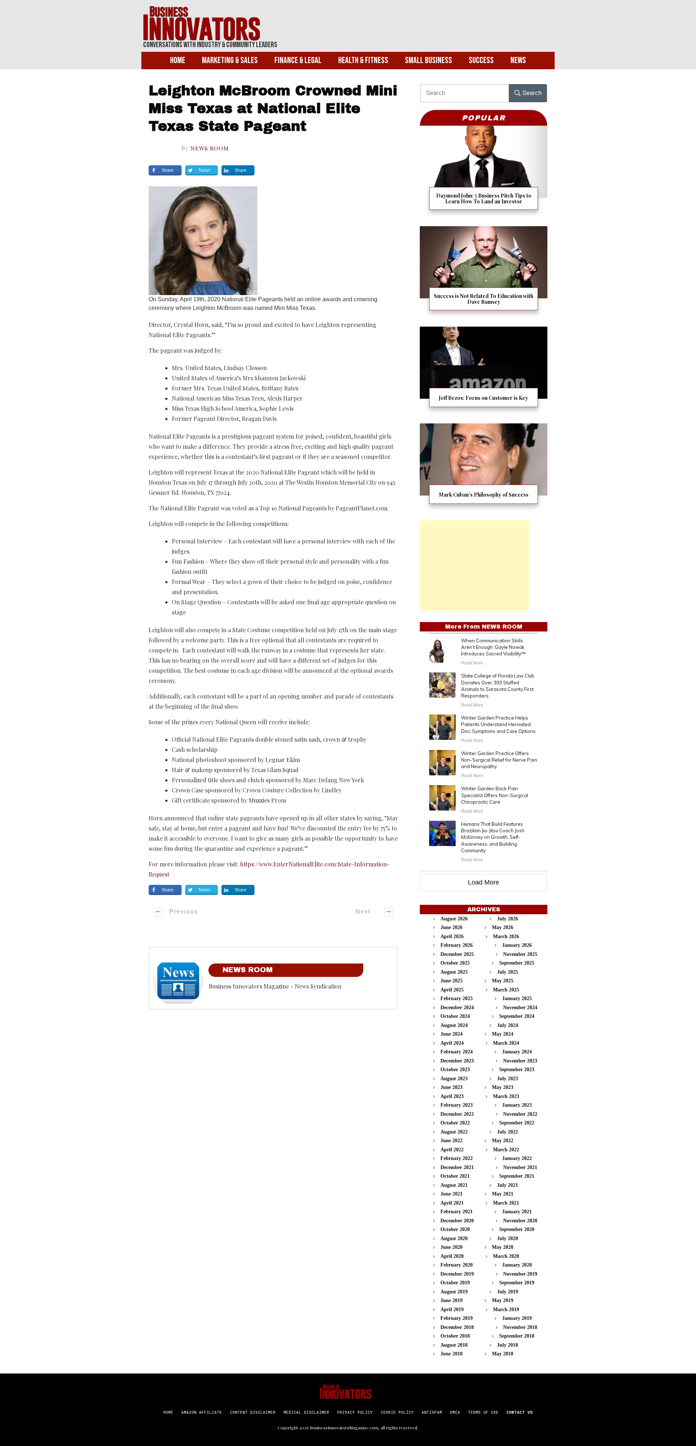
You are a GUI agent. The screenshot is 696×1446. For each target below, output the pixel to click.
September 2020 (516, 1229)
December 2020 (457, 1220)
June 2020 (451, 1247)
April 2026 (452, 936)
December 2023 (457, 1061)
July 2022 (507, 1132)
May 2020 (502, 1247)
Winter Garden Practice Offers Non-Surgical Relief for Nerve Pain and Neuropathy (499, 759)
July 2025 (507, 972)
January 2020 (517, 1265)
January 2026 (517, 945)
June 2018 (451, 1353)
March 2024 (506, 1043)
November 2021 (520, 1167)
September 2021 (516, 1176)
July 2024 (507, 1025)
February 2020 (456, 1265)
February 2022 (456, 1158)
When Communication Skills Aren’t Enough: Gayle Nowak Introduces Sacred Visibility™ (493, 647)
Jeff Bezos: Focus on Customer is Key (483, 371)
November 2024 (520, 1007)
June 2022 (451, 1140)
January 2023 (517, 1105)
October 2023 (455, 1069)
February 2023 (456, 1105)
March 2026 (506, 936)
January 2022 (517, 1158)
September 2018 (516, 1336)
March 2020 (506, 1256)
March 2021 (506, 1203)
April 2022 (452, 1149)
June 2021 (451, 1194)
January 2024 (517, 1052)
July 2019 (507, 1291)
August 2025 (454, 972)
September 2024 (516, 1016)
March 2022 (506, 1149)
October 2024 (455, 1016)
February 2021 (456, 1211)
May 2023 (502, 1087)
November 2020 (520, 1220)
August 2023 (454, 1078)
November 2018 (520, 1327)
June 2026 (451, 927)
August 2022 (454, 1132)
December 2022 (457, 1114)
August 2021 (454, 1185)
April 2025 (452, 990)
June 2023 (451, 1087)
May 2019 (502, 1300)
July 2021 (507, 1185)
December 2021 (457, 1167)
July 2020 (507, 1238)
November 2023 (520, 1061)
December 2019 (457, 1274)
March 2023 (506, 1096)
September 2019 (516, 1282)
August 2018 (454, 1345)
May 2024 (502, 1034)
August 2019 (454, 1291)
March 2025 (506, 990)
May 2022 (502, 1140)
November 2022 (520, 1114)
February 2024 (456, 1052)
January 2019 (517, 1318)
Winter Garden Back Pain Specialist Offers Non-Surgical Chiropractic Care (494, 795)
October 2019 (455, 1282)
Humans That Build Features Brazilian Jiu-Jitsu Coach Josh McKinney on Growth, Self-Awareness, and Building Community (493, 837)
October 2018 (455, 1336)
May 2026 (502, 927)
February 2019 (456, 1318)
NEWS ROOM (209, 148)
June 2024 (451, 1034)
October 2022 (455, 1123)
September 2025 (516, 963)
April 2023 (452, 1096)
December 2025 (457, 954)
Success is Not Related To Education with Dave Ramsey (483, 272)
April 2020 (452, 1256)
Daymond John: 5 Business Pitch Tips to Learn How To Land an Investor (483, 172)
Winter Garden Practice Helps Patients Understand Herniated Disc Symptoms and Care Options (498, 724)
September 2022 (516, 1123)
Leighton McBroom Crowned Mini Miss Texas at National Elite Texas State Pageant (273, 108)
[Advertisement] (474, 566)
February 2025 (456, 998)
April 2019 (452, 1309)
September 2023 (516, 1069)
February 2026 (456, 945)
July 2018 (507, 1345)
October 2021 (455, 1176)
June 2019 (451, 1300)
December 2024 (457, 1007)
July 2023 (507, 1078)
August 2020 (454, 1238)
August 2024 (454, 1025)
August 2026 (454, 918)
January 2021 (517, 1211)
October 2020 (455, 1229)
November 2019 (520, 1274)
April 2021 (452, 1203)
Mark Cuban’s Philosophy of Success (483, 468)
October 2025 (455, 963)
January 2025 (517, 998)
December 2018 (457, 1327)
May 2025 (502, 980)
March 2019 (506, 1309)
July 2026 (507, 918)
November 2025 (520, 954)
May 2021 (502, 1194)
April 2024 (452, 1043)
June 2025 (451, 980)
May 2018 (502, 1353)
